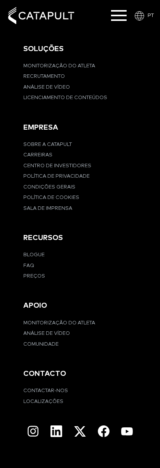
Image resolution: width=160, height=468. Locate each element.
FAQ (28, 265)
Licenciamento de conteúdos (65, 97)
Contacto (44, 373)
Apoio (35, 305)
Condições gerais (49, 187)
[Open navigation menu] (119, 15)
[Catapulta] (41, 15)
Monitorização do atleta (59, 66)
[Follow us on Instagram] (33, 431)
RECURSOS (43, 238)
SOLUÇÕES (43, 49)
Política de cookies (51, 197)
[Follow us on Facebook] (104, 431)
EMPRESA (40, 127)
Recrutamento (44, 76)
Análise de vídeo (46, 87)
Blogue (34, 254)
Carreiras (37, 155)
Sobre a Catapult (47, 144)
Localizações (43, 401)
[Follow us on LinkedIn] (56, 431)
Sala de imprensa (47, 208)
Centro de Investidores (57, 165)
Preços (34, 276)
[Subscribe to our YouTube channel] (127, 431)
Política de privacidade (56, 176)
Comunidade (41, 344)
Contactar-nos (45, 390)
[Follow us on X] (80, 431)
